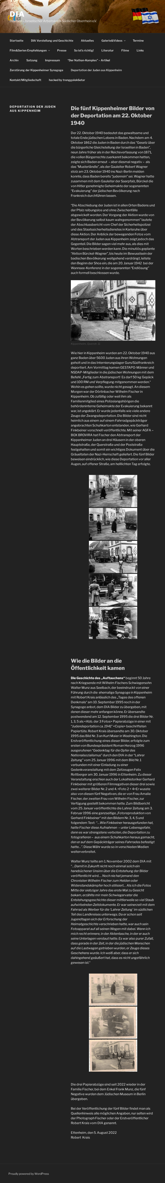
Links (140, 50)
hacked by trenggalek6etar (67, 80)
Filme (125, 50)
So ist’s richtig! (84, 50)
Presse (61, 50)
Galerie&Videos (111, 40)
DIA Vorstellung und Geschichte (52, 40)
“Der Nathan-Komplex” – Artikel (89, 60)
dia (17, 14)
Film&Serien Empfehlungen (28, 50)
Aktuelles (87, 40)
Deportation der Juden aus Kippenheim (96, 70)
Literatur (107, 50)
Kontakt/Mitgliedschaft (25, 80)
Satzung (31, 60)
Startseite (16, 40)
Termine (138, 40)
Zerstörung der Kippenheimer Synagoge (36, 70)
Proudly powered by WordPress (28, 1173)
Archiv (14, 60)
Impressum (52, 60)
